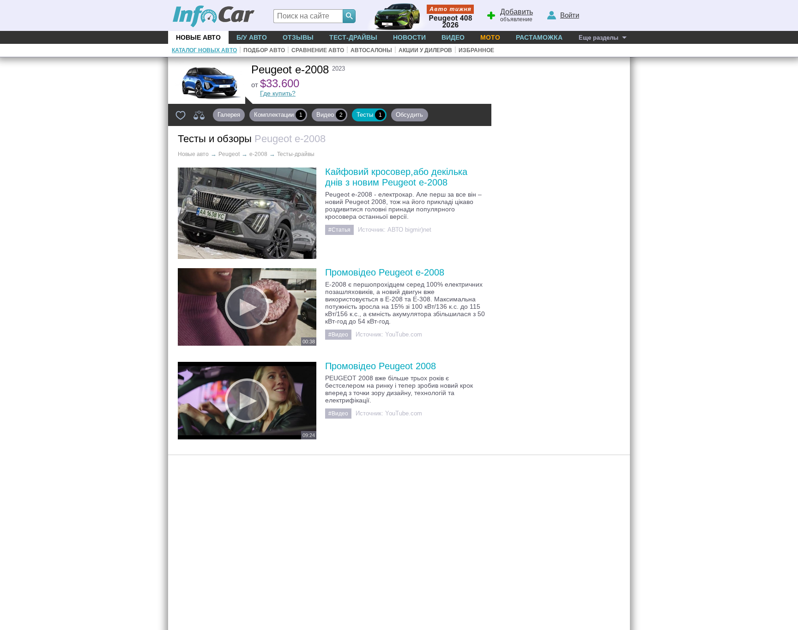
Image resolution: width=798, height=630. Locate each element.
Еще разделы (598, 37)
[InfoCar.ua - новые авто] (214, 17)
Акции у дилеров (425, 50)
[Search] (349, 16)
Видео (453, 37)
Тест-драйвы (353, 37)
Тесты (369, 114)
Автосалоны (371, 50)
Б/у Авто (251, 37)
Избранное (476, 50)
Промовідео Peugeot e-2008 (384, 272)
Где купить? (278, 93)
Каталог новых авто (204, 50)
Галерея (229, 114)
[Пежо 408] (418, 15)
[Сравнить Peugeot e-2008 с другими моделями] (199, 114)
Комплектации (278, 114)
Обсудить (411, 114)
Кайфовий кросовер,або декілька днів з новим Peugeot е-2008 (396, 177)
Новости (409, 37)
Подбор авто (264, 50)
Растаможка (539, 37)
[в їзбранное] (180, 114)
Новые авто (198, 37)
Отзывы (298, 37)
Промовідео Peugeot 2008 (380, 366)
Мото (490, 37)
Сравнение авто (317, 50)
